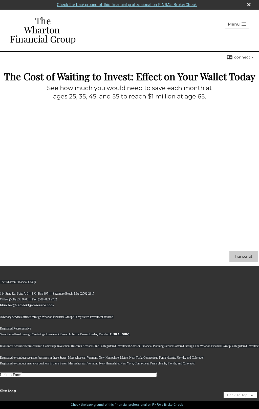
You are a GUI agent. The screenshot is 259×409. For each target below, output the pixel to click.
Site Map (8, 390)
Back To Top (238, 395)
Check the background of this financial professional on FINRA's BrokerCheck (127, 4)
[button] (237, 24)
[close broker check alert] (249, 5)
